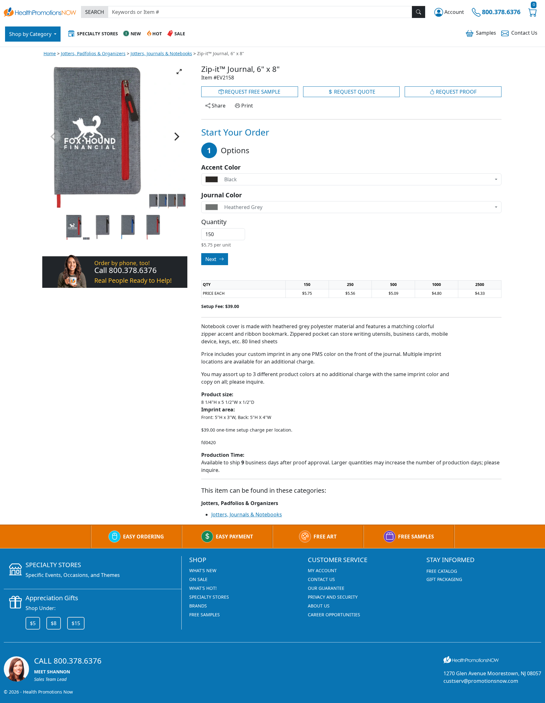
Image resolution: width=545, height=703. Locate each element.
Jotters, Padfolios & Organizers (93, 53)
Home (50, 53)
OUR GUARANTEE (326, 588)
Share (218, 105)
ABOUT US (319, 606)
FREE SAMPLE (252, 91)
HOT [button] (157, 34)
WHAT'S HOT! (203, 588)
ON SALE (198, 579)
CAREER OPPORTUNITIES (334, 615)
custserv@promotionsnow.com (480, 680)
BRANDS (198, 606)
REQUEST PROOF (456, 91)
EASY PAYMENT (234, 536)
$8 (53, 623)
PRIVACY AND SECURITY (333, 597)
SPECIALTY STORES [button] (97, 34)
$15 (76, 623)
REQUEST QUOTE (354, 91)
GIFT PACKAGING (444, 579)
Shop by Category (31, 34)
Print (246, 105)
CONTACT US (321, 579)
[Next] (176, 136)
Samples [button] (486, 32)
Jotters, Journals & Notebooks (161, 53)
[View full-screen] (179, 71)
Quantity (213, 222)
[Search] (418, 12)
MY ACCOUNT (322, 570)
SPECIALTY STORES (209, 597)
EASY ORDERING (143, 536)
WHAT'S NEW (202, 570)
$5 (33, 623)
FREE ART (325, 536)
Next (211, 259)
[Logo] (40, 11)
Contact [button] (524, 32)
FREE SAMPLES (416, 536)
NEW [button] (136, 34)
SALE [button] (179, 34)
